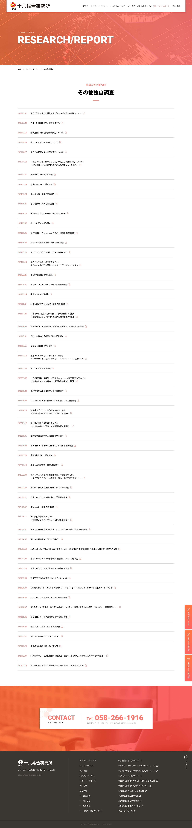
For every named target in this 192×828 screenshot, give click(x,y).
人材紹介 (131, 6)
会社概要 (86, 795)
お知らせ (83, 785)
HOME (85, 6)
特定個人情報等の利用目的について (133, 785)
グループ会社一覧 (125, 810)
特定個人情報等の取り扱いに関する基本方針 (136, 780)
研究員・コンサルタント (93, 810)
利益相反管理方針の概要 (128, 795)
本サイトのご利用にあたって (90, 824)
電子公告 (86, 800)
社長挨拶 (86, 806)
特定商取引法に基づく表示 (129, 806)
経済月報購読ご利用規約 (128, 800)
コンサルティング (117, 6)
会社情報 (176, 6)
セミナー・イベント (99, 6)
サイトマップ (107, 824)
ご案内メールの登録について (130, 775)
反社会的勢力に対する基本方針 (131, 790)
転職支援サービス (144, 6)
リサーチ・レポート (161, 6)
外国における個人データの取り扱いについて (136, 765)
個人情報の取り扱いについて (130, 760)
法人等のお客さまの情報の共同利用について (136, 770)
